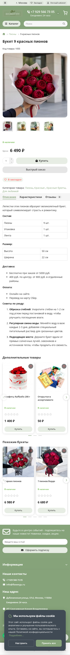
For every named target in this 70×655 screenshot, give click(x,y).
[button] (4, 397)
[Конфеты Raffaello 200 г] (18, 376)
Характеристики (31, 197)
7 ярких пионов (12, 481)
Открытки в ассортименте (45, 398)
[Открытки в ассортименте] (51, 376)
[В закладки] (30, 366)
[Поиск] (63, 23)
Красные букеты (56, 187)
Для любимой (11, 191)
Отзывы (52, 197)
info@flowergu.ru (15, 584)
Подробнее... (16, 635)
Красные (39, 187)
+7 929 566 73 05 (43, 12)
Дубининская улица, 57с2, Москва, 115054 (28, 597)
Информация (13, 564)
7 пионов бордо (46, 481)
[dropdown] (5, 3)
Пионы (12, 34)
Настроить (21, 643)
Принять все (49, 643)
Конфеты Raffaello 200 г (17, 396)
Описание (9, 197)
